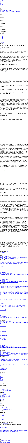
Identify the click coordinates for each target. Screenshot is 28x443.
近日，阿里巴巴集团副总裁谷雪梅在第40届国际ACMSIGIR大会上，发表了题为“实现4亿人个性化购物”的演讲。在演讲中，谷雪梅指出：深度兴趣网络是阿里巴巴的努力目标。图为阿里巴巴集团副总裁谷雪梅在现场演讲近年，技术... (14, 348)
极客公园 (4, 431)
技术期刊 (3, 39)
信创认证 (7, 11)
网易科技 (6, 430)
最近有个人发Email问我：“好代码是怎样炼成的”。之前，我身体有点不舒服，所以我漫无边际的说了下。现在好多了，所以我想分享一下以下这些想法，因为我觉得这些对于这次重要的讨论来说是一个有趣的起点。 (13, 300)
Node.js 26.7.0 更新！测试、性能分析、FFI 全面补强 (15, 389)
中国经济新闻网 (24, 430)
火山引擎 (19, 431)
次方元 (17, 431)
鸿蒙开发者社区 (9, 409)
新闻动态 (3, 415)
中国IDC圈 (9, 431)
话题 (2, 37)
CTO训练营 (8, 442)
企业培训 (6, 442)
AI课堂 (1, 7)
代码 (0, 303)
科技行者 (13, 430)
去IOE (3, 345)
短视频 (6, 10)
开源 (0, 315)
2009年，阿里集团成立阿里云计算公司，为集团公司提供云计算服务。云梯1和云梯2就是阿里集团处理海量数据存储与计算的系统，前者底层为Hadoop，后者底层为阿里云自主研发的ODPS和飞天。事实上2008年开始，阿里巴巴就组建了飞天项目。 (14, 354)
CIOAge (5, 407)
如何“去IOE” (3, 339)
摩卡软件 (5, 266)
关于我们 (3, 414)
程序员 (2, 303)
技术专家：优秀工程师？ (5, 321)
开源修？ (3, 310)
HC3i (6, 407)
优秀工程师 (1, 326)
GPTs (1, 309)
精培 (4, 442)
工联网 (2, 431)
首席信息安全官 (6, 368)
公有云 (3, 338)
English (3, 417)
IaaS (4, 338)
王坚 (3, 272)
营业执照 (1, 427)
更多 (4, 392)
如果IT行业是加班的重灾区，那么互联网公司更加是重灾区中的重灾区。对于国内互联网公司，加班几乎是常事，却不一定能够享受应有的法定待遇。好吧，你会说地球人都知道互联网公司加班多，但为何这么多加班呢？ (14, 318)
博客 (0, 1)
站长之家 (19, 430)
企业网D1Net (12, 431)
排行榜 (5, 10)
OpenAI (3, 309)
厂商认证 (11, 11)
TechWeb (15, 430)
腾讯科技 (4, 430)
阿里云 (5, 272)
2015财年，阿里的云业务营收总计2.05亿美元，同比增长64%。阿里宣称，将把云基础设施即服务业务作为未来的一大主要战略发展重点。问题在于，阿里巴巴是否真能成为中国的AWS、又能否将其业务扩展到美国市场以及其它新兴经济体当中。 (13, 335)
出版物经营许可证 (5, 427)
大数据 (7, 279)
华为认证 (9, 11)
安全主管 (3, 368)
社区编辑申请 (2, 42)
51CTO (3, 407)
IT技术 (13, 11)
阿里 (0, 351)
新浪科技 (1, 430)
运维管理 (2, 266)
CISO (1, 368)
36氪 (7, 251)
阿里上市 (1, 252)
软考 (5, 11)
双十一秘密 (3, 267)
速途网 (21, 430)
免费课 (3, 10)
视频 (2, 36)
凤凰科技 (8, 430)
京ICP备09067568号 (5, 423)
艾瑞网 (17, 430)
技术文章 (3, 369)
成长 (3, 303)
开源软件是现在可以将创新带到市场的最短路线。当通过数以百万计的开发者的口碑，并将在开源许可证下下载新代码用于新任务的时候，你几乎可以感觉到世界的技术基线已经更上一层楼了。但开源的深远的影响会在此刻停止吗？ (14, 312)
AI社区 (3, 38)
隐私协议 (3, 419)
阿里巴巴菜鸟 (4, 279)
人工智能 (5, 309)
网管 (0, 266)
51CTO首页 (1, 0)
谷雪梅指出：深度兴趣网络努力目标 (7, 346)
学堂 (0, 2)
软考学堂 (10, 10)
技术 (3, 326)
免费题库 (19, 11)
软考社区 (1, 4)
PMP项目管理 (16, 11)
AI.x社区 (12, 409)
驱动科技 (11, 430)
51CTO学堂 (1, 442)
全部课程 (1, 11)
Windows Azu (4, 331)
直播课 (8, 10)
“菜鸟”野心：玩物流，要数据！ (7, 273)
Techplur (8, 407)
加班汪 (3, 316)
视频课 (1, 10)
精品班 (1, 3)
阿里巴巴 (4, 252)
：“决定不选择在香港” (5, 256)
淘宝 (6, 331)
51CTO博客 (3, 409)
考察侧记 (2, 280)
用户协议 (3, 418)
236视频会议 (6, 431)
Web (0, 373)
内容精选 (3, 35)
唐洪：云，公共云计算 (5, 352)
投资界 (15, 431)
